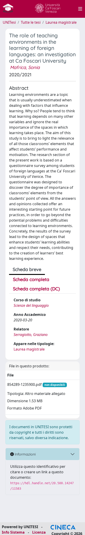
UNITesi (9, 22)
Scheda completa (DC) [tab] (36, 289)
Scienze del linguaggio (31, 305)
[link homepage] (10, 9)
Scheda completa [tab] (31, 279)
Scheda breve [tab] (27, 269)
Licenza (39, 532)
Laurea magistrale (61, 22)
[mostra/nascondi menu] (80, 9)
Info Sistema (13, 532)
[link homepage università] (47, 9)
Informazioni (25, 454)
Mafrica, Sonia (25, 67)
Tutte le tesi (31, 22)
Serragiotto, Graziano (31, 334)
